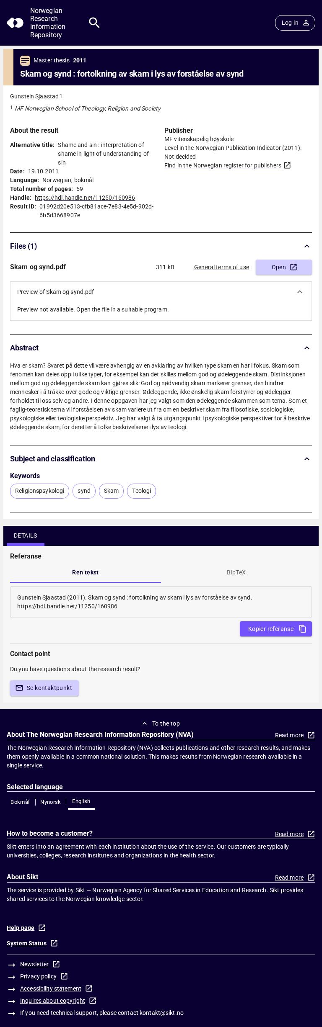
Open (279, 267)
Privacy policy (38, 976)
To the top (166, 723)
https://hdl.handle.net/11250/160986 (85, 197)
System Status (27, 943)
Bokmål (19, 802)
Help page (20, 927)
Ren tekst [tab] (85, 572)
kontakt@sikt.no (162, 1012)
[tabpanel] (161, 602)
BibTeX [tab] (236, 572)
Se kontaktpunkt (49, 688)
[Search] (94, 23)
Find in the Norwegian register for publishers (222, 165)
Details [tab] (25, 535)
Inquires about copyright (52, 1000)
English (81, 801)
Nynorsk (50, 802)
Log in (290, 22)
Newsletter (34, 964)
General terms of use (221, 267)
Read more (289, 735)
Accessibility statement (50, 988)
